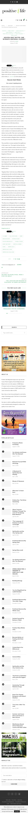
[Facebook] (10, 2)
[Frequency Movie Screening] (14, 299)
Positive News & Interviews (8, 33)
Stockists (14, 800)
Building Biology (17, 580)
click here (12, 76)
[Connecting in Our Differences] (6, 650)
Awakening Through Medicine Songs (18, 685)
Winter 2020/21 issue (7, 249)
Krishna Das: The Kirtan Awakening (19, 500)
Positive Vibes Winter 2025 (18, 628)
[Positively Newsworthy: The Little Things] (6, 602)
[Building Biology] (6, 583)
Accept (17, 811)
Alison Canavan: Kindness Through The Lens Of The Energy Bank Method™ (19, 512)
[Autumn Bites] (6, 659)
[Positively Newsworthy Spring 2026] (6, 543)
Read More (23, 811)
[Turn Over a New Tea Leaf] (6, 707)
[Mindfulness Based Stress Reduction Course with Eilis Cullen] (6, 726)
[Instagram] (14, 2)
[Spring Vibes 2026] (6, 552)
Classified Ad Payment (20, 801)
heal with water (13, 236)
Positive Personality (19, 33)
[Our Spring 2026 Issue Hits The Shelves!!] (6, 562)
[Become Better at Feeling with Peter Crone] (6, 640)
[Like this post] (11, 259)
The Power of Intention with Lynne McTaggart (19, 676)
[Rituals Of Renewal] (6, 483)
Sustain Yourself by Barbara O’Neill (18, 619)
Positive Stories (14, 35)
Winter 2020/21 (11, 246)
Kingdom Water (6, 238)
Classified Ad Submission (8, 801)
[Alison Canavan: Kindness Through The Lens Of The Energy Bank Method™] (6, 512)
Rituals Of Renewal (18, 481)
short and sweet (7, 244)
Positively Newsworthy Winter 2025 (19, 609)
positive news (17, 32)
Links (8, 803)
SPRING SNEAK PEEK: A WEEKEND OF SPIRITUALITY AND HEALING (19, 571)
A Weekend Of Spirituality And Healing (17, 472)
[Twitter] (12, 2)
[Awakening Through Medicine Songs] (6, 687)
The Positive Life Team (15, 803)
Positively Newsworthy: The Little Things (19, 600)
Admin (16, 41)
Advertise (19, 800)
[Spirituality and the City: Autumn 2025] (6, 668)
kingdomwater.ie (6, 228)
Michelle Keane (15, 238)
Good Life (10, 25)
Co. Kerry (5, 236)
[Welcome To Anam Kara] (6, 493)
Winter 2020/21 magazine (8, 252)
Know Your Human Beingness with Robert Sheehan (19, 696)
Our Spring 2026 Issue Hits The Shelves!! (18, 560)
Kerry (21, 236)
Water (4, 246)
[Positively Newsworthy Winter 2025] (6, 611)
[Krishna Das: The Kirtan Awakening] (6, 502)
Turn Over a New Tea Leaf (18, 705)
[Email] (17, 2)
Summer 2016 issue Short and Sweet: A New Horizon (18, 715)
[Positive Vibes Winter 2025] (6, 630)
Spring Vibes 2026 (17, 550)
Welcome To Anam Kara (18, 491)
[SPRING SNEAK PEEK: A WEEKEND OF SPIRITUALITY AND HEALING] (6, 571)
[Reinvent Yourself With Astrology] (6, 464)
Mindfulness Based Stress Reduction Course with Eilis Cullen (19, 725)
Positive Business (9, 32)
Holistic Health (11, 30)
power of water (19, 241)
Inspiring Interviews (20, 30)
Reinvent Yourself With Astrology (19, 462)
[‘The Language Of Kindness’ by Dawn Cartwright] (6, 523)
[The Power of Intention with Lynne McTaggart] (6, 678)
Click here (16, 396)
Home (3, 25)
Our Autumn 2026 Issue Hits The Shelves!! (19, 453)
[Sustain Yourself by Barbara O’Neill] (6, 621)
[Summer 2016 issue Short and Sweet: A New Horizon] (6, 716)
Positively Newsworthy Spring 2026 (19, 541)
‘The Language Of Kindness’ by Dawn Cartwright (17, 523)
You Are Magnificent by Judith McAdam (19, 590)
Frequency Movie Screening (14, 309)
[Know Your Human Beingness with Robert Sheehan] (6, 697)
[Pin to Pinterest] (17, 259)
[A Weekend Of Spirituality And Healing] (6, 473)
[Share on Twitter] (15, 259)
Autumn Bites (16, 657)
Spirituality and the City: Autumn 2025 (18, 667)
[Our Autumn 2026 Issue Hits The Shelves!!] (6, 455)
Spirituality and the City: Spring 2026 (18, 532)
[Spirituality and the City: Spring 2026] (6, 534)
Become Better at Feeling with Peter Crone (17, 639)
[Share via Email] (19, 259)
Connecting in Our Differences (17, 648)
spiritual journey (17, 244)
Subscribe (8, 800)
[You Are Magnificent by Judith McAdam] (6, 592)
